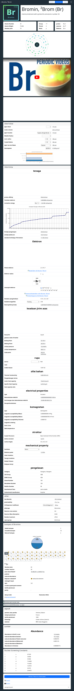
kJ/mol (44, 197)
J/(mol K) (44, 381)
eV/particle (46, 200)
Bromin (8, 680)
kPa (43, 354)
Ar (41, 288)
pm (54, 127)
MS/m (48, 397)
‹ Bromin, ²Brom (6, 2)
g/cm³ (55, 148)
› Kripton (65, 2)
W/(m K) (44, 375)
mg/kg (56, 634)
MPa (43, 346)
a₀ (57, 502)
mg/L (56, 636)
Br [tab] (7, 553)
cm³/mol (56, 130)
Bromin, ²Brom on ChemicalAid (37, 676)
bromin (8, 683)
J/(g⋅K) (44, 384)
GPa (43, 452)
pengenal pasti (9, 687)
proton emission (10, 597)
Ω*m (46, 400)
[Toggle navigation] (71, 2)
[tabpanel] (37, 580)
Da (37, 572)
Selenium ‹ (52, 2)
